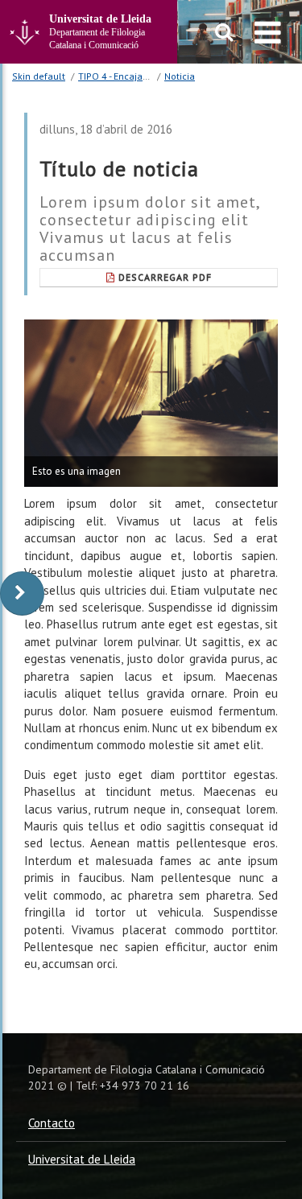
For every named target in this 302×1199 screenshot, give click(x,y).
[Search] (224, 32)
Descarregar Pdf (165, 277)
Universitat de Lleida (81, 1159)
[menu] (268, 32)
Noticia (179, 76)
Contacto (51, 1123)
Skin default (38, 76)
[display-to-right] (22, 593)
